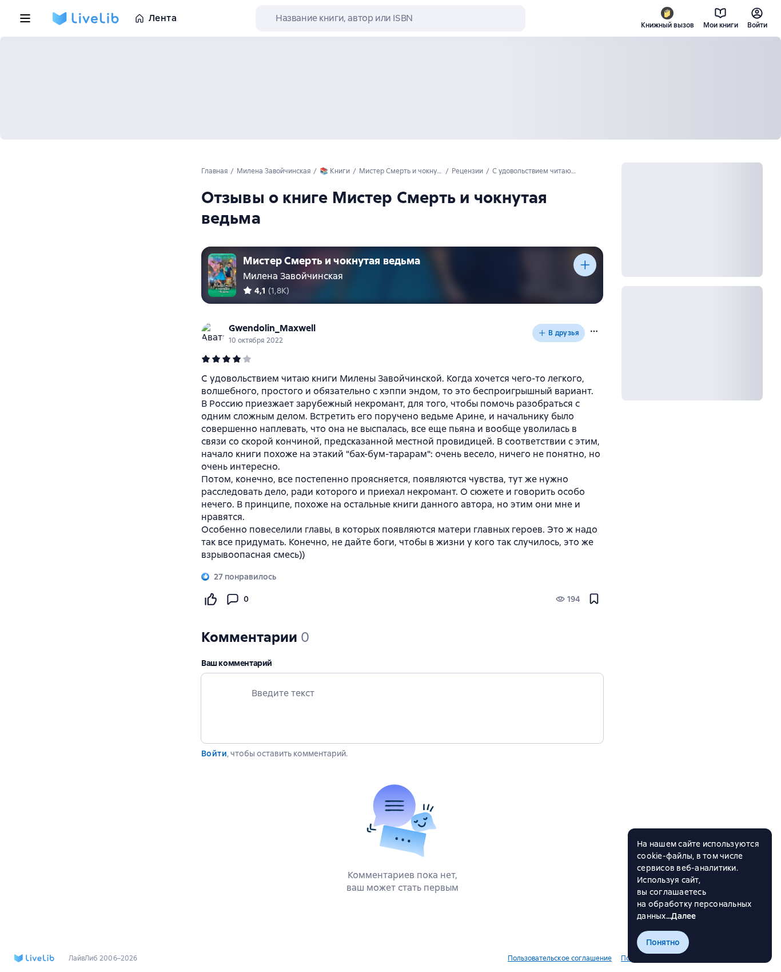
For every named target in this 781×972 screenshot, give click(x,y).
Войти (214, 753)
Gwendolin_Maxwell (272, 328)
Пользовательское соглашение (560, 958)
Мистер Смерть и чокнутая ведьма (332, 260)
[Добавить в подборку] (584, 264)
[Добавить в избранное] (594, 599)
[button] (594, 331)
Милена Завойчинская (293, 276)
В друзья (563, 333)
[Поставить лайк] (210, 599)
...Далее (681, 916)
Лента (163, 18)
